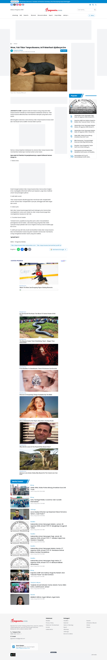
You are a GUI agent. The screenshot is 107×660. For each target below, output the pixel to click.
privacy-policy (50, 623)
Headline (32, 521)
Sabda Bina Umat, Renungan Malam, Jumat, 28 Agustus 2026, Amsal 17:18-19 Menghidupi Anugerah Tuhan (48, 526)
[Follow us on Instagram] (17, 5)
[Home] (11, 43)
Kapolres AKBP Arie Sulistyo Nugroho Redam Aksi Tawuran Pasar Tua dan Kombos (47, 574)
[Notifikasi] (93, 5)
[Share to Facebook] (22, 249)
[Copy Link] (29, 249)
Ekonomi (33, 15)
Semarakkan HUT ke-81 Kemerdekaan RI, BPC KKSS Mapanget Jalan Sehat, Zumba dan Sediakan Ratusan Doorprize (84, 158)
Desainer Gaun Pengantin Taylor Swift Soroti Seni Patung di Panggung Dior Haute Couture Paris (84, 147)
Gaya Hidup (58, 15)
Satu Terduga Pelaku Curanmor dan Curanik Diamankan (45, 501)
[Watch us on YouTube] (20, 5)
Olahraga (33, 509)
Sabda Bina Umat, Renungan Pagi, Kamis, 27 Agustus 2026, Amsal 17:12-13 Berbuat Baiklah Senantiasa (46, 562)
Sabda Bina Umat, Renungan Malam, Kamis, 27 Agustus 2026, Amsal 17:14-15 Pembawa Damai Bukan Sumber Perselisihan (47, 550)
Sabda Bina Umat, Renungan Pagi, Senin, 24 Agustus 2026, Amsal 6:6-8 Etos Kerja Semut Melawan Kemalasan (84, 118)
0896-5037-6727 (15, 634)
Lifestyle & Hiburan (35, 582)
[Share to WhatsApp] (18, 249)
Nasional (66, 623)
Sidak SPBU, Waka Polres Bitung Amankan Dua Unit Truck (48, 488)
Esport (51, 15)
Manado (32, 594)
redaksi (48, 620)
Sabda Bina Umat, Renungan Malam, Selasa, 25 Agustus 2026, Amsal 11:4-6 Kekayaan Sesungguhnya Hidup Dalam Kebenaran (84, 128)
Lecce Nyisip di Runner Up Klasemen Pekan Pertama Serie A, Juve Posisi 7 (48, 513)
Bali (21, 15)
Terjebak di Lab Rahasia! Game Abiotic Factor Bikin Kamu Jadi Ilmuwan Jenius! (48, 586)
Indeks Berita (49, 629)
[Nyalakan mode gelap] (95, 5)
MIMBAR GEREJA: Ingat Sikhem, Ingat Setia (45, 597)
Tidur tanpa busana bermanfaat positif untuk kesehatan (49, 245)
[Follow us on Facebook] (11, 5)
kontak (48, 627)
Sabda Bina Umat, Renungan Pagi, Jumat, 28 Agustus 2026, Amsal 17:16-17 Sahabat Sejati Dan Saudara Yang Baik (47, 538)
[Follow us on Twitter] (14, 5)
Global (15, 43)
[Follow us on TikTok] (23, 5)
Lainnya (65, 15)
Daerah (26, 15)
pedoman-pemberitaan (52, 625)
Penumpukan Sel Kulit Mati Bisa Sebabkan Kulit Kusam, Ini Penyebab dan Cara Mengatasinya (84, 152)
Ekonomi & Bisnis (42, 15)
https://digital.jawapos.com (23, 648)
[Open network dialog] (90, 5)
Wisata (88, 627)
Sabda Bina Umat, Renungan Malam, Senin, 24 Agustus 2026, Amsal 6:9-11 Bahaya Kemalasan (84, 132)
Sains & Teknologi (68, 625)
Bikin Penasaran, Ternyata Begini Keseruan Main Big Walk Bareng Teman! (83, 142)
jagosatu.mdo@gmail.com (17, 638)
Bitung (32, 485)
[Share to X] (25, 249)
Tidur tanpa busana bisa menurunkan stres (23, 245)
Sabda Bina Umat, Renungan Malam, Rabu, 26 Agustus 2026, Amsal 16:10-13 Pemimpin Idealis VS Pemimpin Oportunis (83, 111)
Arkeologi (15, 15)
